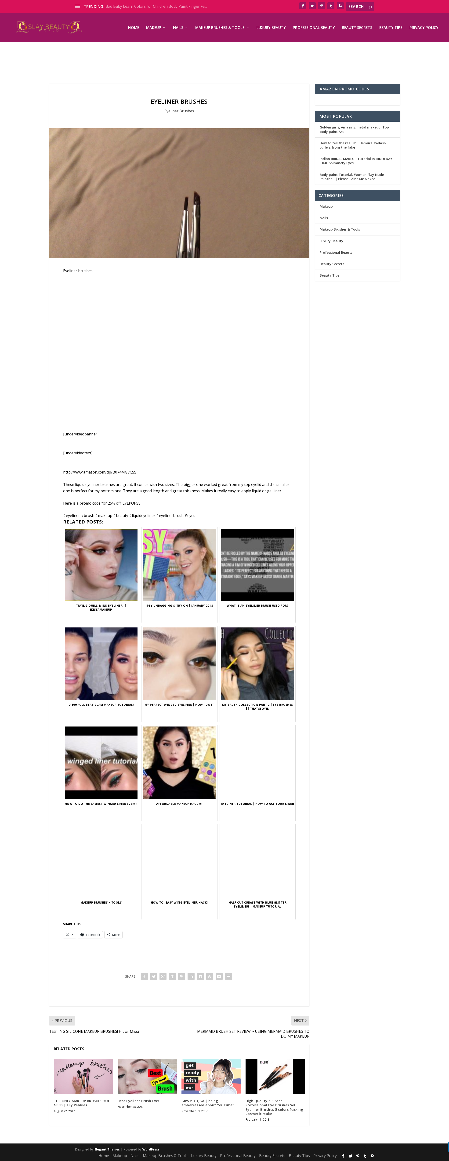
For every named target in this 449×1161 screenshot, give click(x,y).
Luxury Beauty (271, 28)
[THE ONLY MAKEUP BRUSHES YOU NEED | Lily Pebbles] (83, 1076)
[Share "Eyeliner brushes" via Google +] (163, 976)
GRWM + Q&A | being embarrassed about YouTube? (207, 1103)
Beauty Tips (390, 28)
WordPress (150, 1149)
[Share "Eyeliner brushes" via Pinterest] (181, 976)
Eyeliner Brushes (179, 111)
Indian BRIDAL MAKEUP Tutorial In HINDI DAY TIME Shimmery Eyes (356, 161)
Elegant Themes (107, 1149)
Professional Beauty (314, 28)
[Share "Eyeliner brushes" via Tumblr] (172, 976)
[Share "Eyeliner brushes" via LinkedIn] (191, 976)
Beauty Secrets (357, 28)
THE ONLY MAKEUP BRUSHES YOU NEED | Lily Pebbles (82, 1103)
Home (133, 28)
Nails (178, 28)
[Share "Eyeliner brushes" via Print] (228, 976)
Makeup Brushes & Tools (220, 28)
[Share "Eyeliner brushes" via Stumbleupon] (209, 976)
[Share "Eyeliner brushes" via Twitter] (153, 976)
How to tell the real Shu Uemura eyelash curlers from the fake (353, 145)
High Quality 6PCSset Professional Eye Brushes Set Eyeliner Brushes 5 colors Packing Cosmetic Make (274, 1107)
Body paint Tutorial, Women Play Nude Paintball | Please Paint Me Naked (352, 176)
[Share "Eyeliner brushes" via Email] (219, 976)
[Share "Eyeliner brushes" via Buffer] (200, 976)
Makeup (153, 28)
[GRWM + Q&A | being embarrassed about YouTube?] (211, 1076)
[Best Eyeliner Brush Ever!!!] (147, 1076)
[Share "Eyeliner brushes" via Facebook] (144, 976)
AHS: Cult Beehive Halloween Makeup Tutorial (145, 6)
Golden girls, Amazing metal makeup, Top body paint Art (354, 129)
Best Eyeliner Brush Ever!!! (140, 1101)
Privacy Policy (423, 28)
